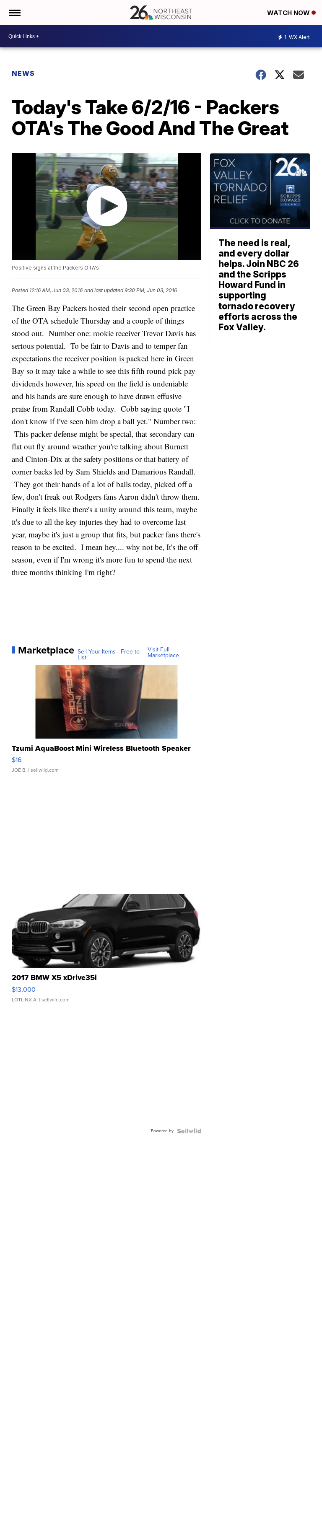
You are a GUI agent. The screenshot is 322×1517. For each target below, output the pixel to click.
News (23, 73)
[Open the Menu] (14, 12)
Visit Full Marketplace (163, 653)
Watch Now (289, 13)
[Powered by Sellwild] (189, 1131)
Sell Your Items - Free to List (109, 655)
